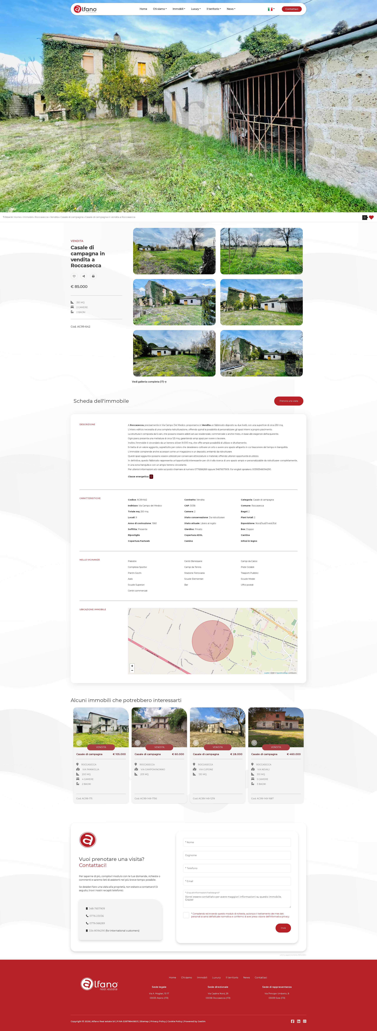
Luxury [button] (195, 9)
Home (143, 9)
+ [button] (132, 666)
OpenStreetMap (282, 673)
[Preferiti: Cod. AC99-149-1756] (137, 743)
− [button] (132, 670)
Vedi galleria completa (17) (148, 381)
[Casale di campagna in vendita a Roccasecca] (101, 727)
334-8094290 (97, 930)
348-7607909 (97, 908)
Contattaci (291, 9)
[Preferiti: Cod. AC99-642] (74, 276)
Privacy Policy (158, 1021)
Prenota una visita (289, 401)
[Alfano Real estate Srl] (91, 9)
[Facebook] (292, 1022)
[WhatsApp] (304, 1022)
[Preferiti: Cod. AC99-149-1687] (254, 743)
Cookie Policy (174, 1021)
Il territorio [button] (213, 9)
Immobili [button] (178, 9)
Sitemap (144, 1021)
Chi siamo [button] (159, 9)
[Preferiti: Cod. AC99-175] (79, 743)
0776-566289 (97, 923)
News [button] (230, 9)
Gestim (201, 1021)
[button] (271, 9)
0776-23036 (97, 916)
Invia (283, 928)
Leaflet (266, 673)
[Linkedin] (298, 1022)
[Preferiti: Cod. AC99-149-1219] (196, 743)
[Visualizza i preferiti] (371, 218)
